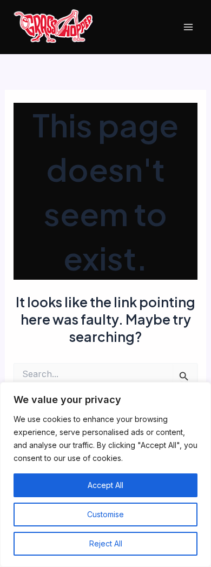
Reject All (105, 543)
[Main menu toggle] (188, 27)
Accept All (105, 485)
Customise (105, 514)
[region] (105, 474)
